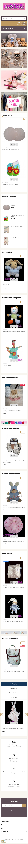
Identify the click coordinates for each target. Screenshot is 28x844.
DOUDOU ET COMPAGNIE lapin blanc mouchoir (13, 728)
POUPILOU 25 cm (7, 285)
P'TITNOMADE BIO (15, 237)
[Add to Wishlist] (14, 144)
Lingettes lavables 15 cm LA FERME (10, 184)
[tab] (14, 684)
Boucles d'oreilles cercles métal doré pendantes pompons (12, 411)
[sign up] (24, 805)
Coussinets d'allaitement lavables (10, 149)
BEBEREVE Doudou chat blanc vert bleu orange (14, 331)
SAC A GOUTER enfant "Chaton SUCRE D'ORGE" (14, 671)
